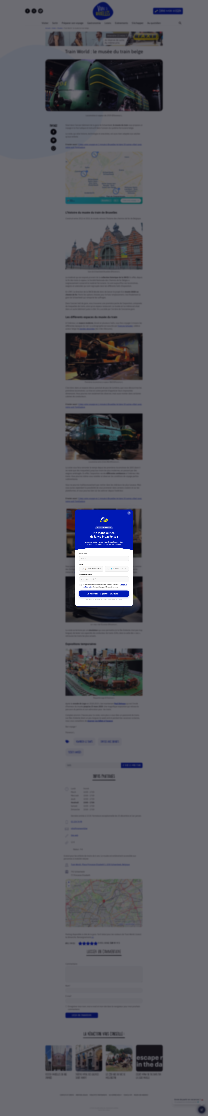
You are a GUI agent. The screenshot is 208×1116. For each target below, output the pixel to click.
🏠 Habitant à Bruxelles (93, 569)
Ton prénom (83, 554)
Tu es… (81, 564)
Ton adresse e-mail (86, 574)
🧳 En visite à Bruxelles (118, 569)
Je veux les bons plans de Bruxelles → (104, 594)
